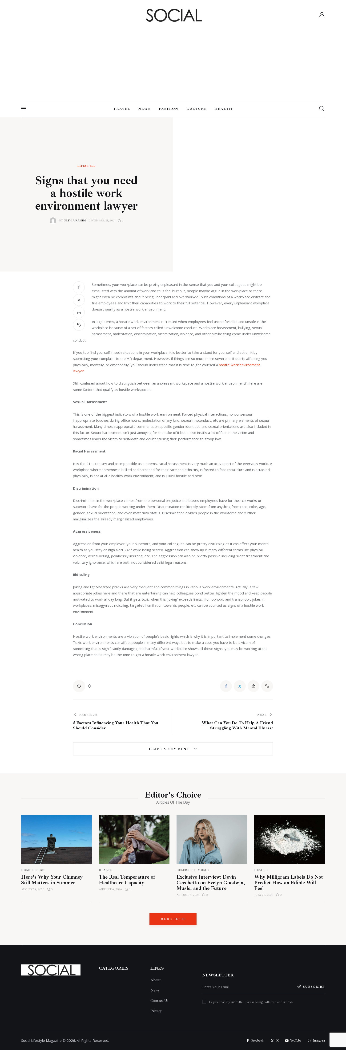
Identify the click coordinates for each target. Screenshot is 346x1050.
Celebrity (186, 870)
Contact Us (159, 1000)
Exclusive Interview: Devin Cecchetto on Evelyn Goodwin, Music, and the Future (211, 882)
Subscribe (314, 987)
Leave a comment (170, 749)
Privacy (156, 1011)
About (155, 980)
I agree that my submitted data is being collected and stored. (251, 1002)
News (154, 990)
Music (203, 870)
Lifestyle (86, 166)
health (261, 870)
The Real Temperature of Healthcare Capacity (127, 880)
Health (106, 870)
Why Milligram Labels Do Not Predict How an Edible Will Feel (288, 882)
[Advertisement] (173, 59)
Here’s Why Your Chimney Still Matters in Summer (52, 880)
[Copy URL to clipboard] (79, 325)
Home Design (33, 870)
